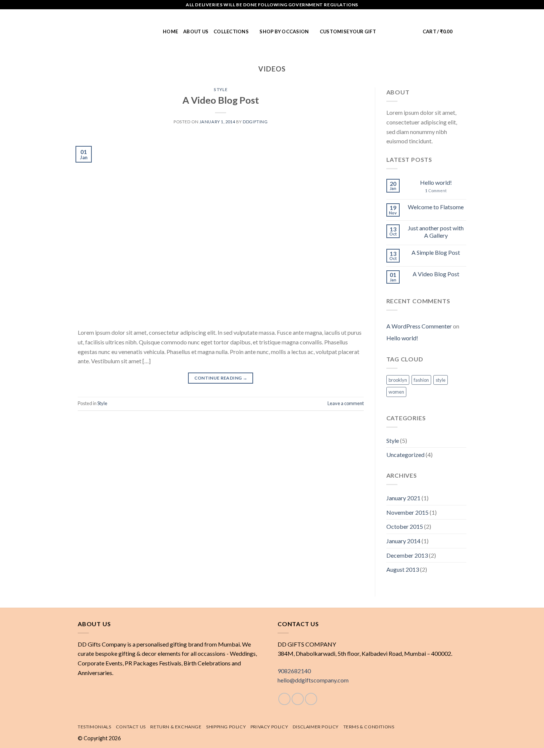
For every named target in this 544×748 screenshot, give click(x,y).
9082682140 (294, 670)
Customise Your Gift (348, 31)
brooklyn (398, 380)
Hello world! (436, 182)
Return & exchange (175, 726)
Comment (436, 190)
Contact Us (131, 726)
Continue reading (221, 378)
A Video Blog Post (220, 100)
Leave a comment (346, 403)
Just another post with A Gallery (436, 231)
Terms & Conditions (368, 726)
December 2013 (407, 555)
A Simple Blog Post (436, 252)
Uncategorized (405, 454)
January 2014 (403, 540)
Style (220, 89)
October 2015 (404, 526)
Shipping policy (226, 726)
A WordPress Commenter (419, 326)
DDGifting (255, 121)
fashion (421, 380)
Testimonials (94, 726)
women (396, 392)
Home (170, 31)
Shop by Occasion (284, 31)
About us (195, 31)
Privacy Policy (269, 726)
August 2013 (402, 569)
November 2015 (407, 512)
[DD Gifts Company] (115, 31)
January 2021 (403, 497)
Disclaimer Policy (316, 726)
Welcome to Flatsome (436, 206)
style (441, 380)
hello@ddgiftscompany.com (313, 680)
